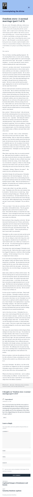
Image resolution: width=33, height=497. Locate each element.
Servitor (13, 385)
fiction (22, 385)
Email (4, 456)
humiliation (26, 385)
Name (4, 450)
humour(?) (5, 386)
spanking (20, 386)
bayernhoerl (9, 399)
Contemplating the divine (13, 11)
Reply (4, 417)
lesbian (8, 386)
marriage (15, 386)
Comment (6, 431)
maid (12, 386)
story (23, 386)
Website (5, 463)
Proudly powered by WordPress (9, 495)
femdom (18, 385)
